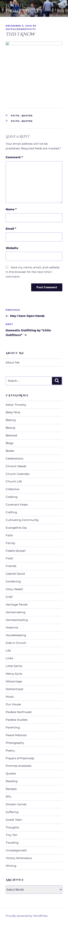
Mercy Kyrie (14, 673)
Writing (11, 865)
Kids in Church (16, 643)
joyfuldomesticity (21, 29)
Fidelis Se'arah (16, 551)
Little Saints (14, 666)
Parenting (13, 727)
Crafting (11, 512)
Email (11, 228)
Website (12, 248)
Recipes (11, 789)
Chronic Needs (16, 466)
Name (11, 209)
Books (10, 451)
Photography (15, 743)
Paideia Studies (16, 719)
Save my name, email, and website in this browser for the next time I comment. (33, 272)
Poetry (10, 750)
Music (10, 696)
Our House (13, 704)
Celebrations (14, 458)
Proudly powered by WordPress (27, 915)
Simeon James (16, 804)
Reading (12, 781)
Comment (14, 157)
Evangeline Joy (16, 527)
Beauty (10, 427)
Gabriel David (15, 573)
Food (9, 558)
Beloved (11, 435)
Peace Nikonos (16, 735)
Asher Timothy (16, 404)
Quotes (27, 115)
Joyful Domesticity (24, 8)
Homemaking (15, 612)
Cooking (11, 497)
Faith (15, 115)
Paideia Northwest (19, 712)
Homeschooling (17, 620)
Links (9, 658)
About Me (12, 362)
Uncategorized (16, 850)
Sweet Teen (14, 819)
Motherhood (14, 689)
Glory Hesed (14, 589)
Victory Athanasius (19, 858)
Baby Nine (13, 412)
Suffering (12, 812)
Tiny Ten (11, 835)
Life (8, 650)
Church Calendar (18, 474)
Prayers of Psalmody (20, 758)
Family (10, 543)
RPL (9, 796)
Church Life (14, 481)
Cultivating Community (22, 520)
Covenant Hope (17, 504)
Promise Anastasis (18, 766)
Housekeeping (16, 635)
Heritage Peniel (17, 604)
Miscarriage (14, 681)
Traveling (12, 842)
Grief (9, 597)
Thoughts (12, 827)
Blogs (9, 443)
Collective (12, 489)
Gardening (13, 581)
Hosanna (12, 627)
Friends (11, 566)
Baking (11, 420)
